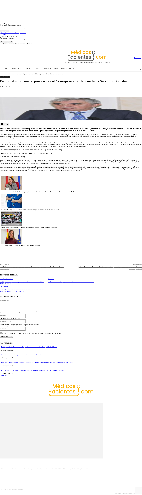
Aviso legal (3, 34)
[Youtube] (141, 46)
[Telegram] (135, 46)
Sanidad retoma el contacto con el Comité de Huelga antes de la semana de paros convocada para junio (29, 227)
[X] (138, 46)
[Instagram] (130, 46)
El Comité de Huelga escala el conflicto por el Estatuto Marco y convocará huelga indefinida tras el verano (30, 209)
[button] (139, 68)
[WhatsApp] (34, 92)
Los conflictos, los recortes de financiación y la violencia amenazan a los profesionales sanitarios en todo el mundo (32, 370)
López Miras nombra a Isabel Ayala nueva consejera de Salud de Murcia (20, 245)
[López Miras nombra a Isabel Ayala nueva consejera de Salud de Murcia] (11, 243)
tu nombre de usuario (24, 27)
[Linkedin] (133, 46)
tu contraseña (22, 29)
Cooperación (4, 287)
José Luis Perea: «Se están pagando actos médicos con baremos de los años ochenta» (71, 282)
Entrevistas (51, 279)
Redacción (5, 86)
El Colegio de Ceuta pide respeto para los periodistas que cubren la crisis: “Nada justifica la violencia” (29, 347)
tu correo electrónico (24, 40)
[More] (54, 92)
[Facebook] (127, 46)
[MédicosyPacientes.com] (87, 55)
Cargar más (3, 375)
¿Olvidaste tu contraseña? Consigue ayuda (13, 33)
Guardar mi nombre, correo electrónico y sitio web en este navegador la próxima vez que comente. (32, 333)
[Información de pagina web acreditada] (71, 477)
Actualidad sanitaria (9, 74)
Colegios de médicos (6, 279)
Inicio (1, 74)
